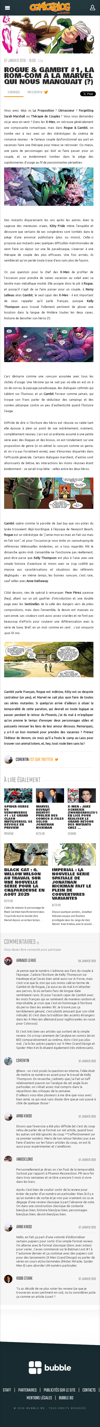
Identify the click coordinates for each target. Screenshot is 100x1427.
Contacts (89, 1390)
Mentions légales (39, 1398)
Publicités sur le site (59, 1390)
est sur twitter (41, 759)
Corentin (22, 759)
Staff (7, 1390)
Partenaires (27, 1390)
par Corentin (34, 92)
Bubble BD (66, 1398)
